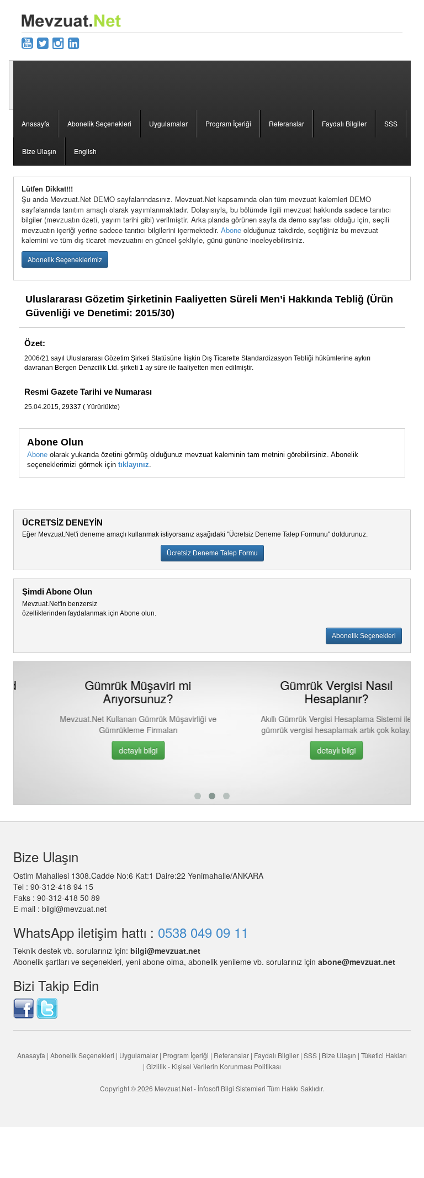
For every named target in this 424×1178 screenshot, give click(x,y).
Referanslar (286, 123)
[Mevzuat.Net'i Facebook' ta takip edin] (23, 1007)
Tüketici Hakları (384, 1055)
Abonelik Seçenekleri (99, 123)
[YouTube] (27, 42)
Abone (231, 230)
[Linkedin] (74, 42)
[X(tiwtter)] (43, 42)
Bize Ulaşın (39, 151)
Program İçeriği (228, 123)
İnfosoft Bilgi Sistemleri (232, 1088)
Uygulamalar (168, 123)
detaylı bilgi (113, 750)
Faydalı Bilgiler (344, 123)
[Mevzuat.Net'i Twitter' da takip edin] (46, 1007)
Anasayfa (36, 123)
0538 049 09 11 (203, 932)
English (85, 151)
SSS (391, 123)
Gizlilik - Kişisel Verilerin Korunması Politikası (213, 1066)
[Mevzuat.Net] (71, 19)
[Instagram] (58, 42)
